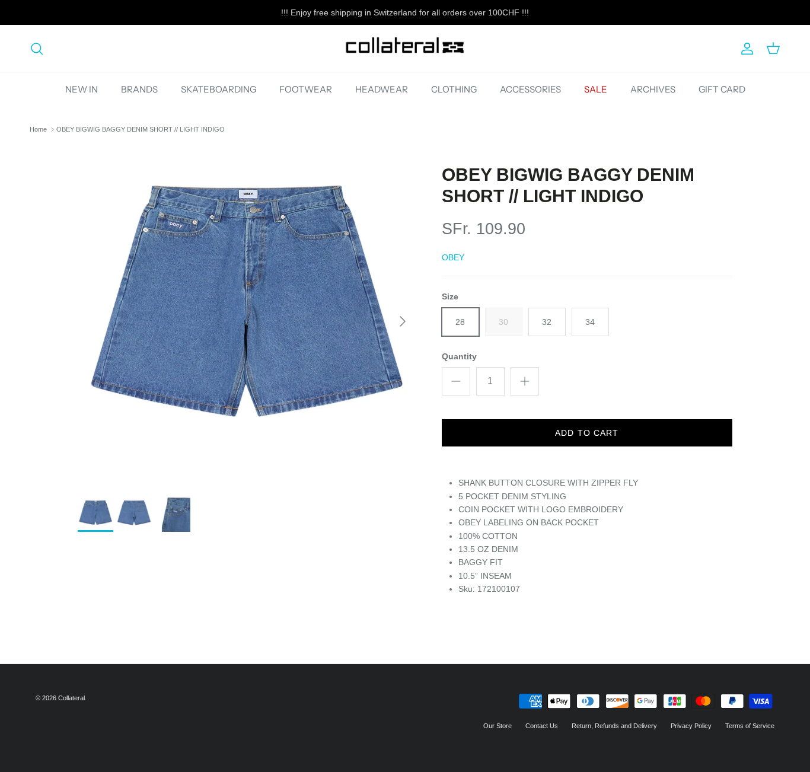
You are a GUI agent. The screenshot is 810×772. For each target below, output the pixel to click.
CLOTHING (454, 89)
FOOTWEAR (305, 89)
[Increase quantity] (525, 381)
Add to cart (586, 433)
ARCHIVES (652, 89)
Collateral (71, 697)
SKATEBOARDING (218, 89)
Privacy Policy (691, 725)
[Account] (744, 49)
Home (38, 129)
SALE (595, 89)
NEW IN (81, 89)
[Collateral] (405, 48)
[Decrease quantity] (456, 381)
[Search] (37, 49)
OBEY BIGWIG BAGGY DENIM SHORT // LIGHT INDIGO (140, 129)
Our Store (497, 725)
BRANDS (139, 89)
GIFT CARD (722, 89)
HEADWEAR (381, 89)
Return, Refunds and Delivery (614, 725)
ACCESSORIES (530, 89)
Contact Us (541, 725)
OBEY (453, 257)
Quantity (459, 356)
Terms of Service (749, 725)
